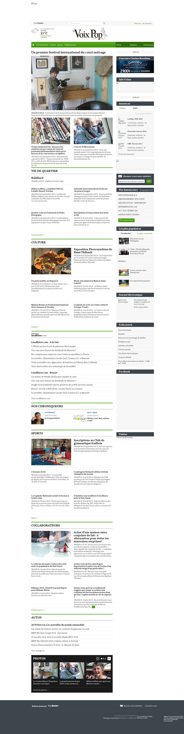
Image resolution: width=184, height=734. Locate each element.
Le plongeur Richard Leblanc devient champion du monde (91, 473)
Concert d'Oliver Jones (84, 147)
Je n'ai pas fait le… (53, 418)
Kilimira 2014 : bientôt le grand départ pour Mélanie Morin (49, 589)
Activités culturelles (125, 345)
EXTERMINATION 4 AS (127, 207)
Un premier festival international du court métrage (68, 52)
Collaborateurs (70, 45)
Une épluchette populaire (140, 281)
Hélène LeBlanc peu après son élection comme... (98, 682)
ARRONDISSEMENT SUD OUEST (131, 199)
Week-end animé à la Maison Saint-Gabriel (90, 282)
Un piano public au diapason (44, 281)
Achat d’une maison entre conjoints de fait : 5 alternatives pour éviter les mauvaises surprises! (91, 537)
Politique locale (124, 342)
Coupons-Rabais (124, 357)
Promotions (148, 45)
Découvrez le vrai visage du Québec (132, 338)
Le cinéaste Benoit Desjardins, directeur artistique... (45, 682)
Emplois (133, 45)
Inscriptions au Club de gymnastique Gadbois (89, 441)
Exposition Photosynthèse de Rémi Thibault (93, 250)
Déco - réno (92, 413)
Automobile (50, 412)
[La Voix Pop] (90, 34)
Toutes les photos (40, 690)
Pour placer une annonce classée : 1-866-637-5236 (134, 362)
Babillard (37, 178)
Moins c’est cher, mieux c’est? (98, 419)
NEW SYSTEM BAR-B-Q (127, 195)
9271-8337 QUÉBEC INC (128, 210)
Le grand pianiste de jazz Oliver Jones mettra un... (70, 682)
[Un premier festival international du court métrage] (72, 83)
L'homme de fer (38, 472)
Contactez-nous (151, 706)
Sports (60, 45)
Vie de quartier (42, 45)
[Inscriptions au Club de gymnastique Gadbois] (51, 452)
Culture (53, 45)
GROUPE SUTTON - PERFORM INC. (132, 203)
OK (149, 181)
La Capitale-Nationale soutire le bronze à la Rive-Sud (50, 497)
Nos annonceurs (126, 220)
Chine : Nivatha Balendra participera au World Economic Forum (140, 251)
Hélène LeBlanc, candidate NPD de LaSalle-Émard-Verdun (47, 190)
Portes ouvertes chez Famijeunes (138, 271)
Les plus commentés (145, 233)
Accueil (33, 44)
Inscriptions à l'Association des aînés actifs (91, 214)
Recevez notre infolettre (133, 706)
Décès (118, 45)
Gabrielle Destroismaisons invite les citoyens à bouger (91, 190)
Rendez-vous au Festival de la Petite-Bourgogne (48, 214)
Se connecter (146, 23)
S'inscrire (137, 23)
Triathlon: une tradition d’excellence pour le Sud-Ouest (91, 497)
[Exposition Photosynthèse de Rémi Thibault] (51, 261)
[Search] (104, 23)
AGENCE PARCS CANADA (128, 214)
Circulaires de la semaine (128, 353)
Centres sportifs (124, 349)
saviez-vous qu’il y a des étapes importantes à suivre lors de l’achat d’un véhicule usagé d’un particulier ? (92, 566)
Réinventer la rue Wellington (137, 240)
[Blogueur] (37, 417)
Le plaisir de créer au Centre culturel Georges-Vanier (91, 306)
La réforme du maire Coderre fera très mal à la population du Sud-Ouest (48, 565)
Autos (135, 108)
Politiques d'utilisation (111, 718)
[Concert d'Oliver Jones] (93, 131)
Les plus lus (126, 233)
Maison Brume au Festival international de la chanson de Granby (49, 306)
